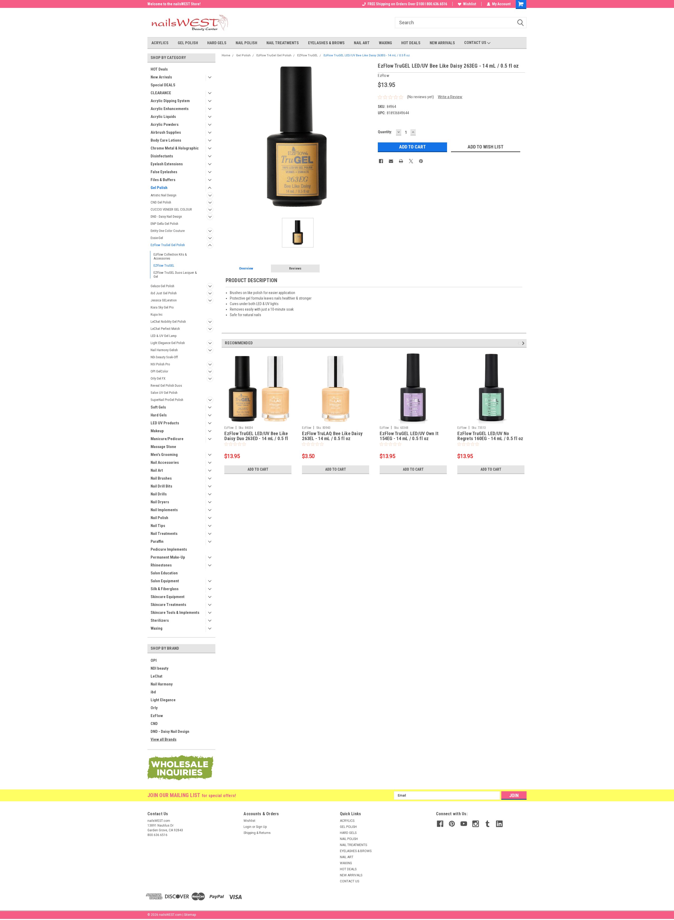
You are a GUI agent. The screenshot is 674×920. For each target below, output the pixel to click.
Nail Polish (159, 517)
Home (226, 55)
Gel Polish (159, 187)
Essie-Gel (157, 238)
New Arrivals (161, 77)
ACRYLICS (159, 43)
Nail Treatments (164, 533)
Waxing (156, 628)
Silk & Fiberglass (165, 588)
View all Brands (163, 739)
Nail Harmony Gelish (164, 350)
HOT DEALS (410, 43)
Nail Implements (164, 510)
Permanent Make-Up (168, 557)
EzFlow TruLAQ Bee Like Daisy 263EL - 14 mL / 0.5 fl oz (332, 436)
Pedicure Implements (169, 549)
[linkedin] (499, 823)
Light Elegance (163, 700)
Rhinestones (161, 565)
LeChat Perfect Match (165, 329)
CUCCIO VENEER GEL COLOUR (171, 209)
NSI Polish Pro (160, 364)
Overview (246, 268)
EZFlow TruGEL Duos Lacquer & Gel (175, 275)
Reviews (295, 268)
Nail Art (157, 470)
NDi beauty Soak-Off (164, 357)
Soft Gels (158, 407)
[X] (411, 161)
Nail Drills (159, 494)
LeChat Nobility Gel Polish (168, 322)
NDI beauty (159, 668)
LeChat (156, 676)
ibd (153, 692)
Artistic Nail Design (163, 195)
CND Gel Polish (161, 202)
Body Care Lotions (166, 140)
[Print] (401, 161)
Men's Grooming (164, 454)
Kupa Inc (156, 314)
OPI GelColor (159, 371)
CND (154, 723)
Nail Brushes (161, 478)
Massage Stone (163, 446)
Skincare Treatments (168, 604)
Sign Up (261, 827)
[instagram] (475, 823)
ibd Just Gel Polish (164, 293)
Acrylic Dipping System (170, 100)
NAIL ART (362, 43)
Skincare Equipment (168, 596)
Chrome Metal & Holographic (175, 148)
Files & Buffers (163, 179)
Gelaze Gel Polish (162, 286)
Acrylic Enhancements (170, 108)
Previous (519, 343)
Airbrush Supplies (166, 132)
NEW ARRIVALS (442, 43)
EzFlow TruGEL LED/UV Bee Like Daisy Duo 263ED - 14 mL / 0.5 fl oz (256, 436)
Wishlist (469, 4)
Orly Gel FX (158, 378)
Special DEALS (163, 85)
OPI (154, 660)
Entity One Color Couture (168, 231)
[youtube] (463, 823)
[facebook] (440, 823)
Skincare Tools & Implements (175, 612)
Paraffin (157, 541)
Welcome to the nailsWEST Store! (174, 4)
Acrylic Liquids (163, 116)
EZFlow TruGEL (163, 265)
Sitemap (190, 915)
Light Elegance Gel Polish (168, 343)
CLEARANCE (161, 93)
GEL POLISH (188, 43)
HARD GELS (216, 43)
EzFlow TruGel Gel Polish (168, 245)
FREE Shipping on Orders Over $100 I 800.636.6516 (407, 4)
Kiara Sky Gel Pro (162, 307)
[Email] (391, 161)
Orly (154, 707)
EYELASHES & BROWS (326, 43)
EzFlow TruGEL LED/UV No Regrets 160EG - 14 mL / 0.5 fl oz (490, 436)
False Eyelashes (164, 172)
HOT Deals (159, 69)
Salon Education (164, 573)
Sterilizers (160, 620)
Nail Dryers (160, 502)
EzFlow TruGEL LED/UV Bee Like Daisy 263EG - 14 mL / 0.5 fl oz (367, 55)
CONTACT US (475, 42)
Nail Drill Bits (161, 486)
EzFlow (157, 715)
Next (524, 343)
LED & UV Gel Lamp (164, 336)
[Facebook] (381, 161)
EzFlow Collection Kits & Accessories (170, 256)
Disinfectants (162, 156)
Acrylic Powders (165, 124)
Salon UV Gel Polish (164, 393)
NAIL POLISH (246, 43)
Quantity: (385, 132)
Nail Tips (158, 525)
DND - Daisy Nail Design (166, 216)
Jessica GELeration (164, 300)
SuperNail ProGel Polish (167, 400)
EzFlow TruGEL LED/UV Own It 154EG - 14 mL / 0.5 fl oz (409, 436)
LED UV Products (165, 423)
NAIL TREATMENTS (282, 43)
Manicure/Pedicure (167, 438)
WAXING (385, 43)
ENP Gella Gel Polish (164, 224)
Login (247, 827)
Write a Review (450, 97)
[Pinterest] (421, 161)
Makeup (157, 431)
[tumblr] (487, 823)
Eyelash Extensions (167, 164)
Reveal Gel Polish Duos (166, 385)
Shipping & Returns (257, 833)
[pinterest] (452, 823)
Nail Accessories (165, 462)
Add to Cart (257, 469)
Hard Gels (159, 415)
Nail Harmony (162, 684)
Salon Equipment (165, 581)
